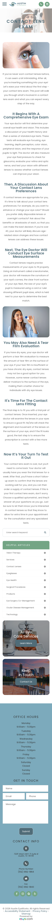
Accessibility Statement (17, 911)
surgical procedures (15, 587)
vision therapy (13, 552)
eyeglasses (11, 573)
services (10, 559)
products (10, 594)
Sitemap (26, 913)
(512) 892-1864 (26, 871)
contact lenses (13, 566)
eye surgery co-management (20, 600)
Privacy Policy (40, 911)
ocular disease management (20, 607)
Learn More (26, 643)
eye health (11, 580)
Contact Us (26, 681)
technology (12, 614)
